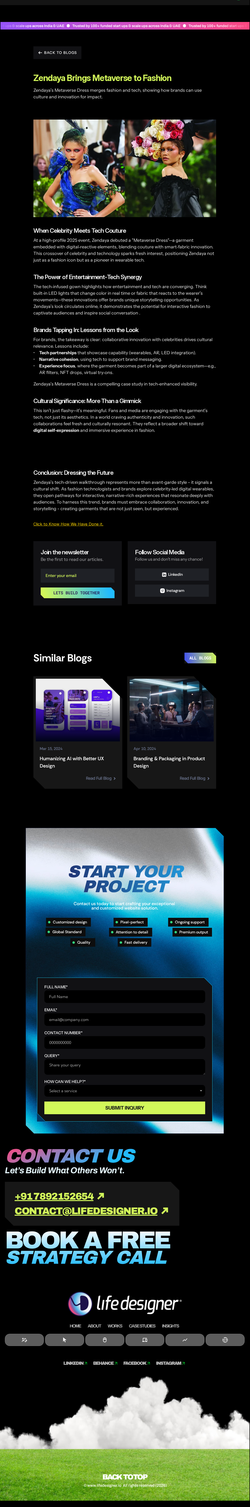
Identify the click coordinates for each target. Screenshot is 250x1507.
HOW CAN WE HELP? (65, 1081)
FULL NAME (56, 987)
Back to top (124, 1477)
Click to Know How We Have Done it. (68, 524)
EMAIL (50, 1010)
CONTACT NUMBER (63, 1033)
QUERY (51, 1056)
